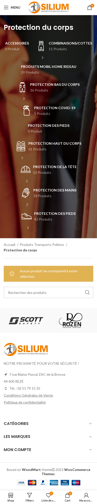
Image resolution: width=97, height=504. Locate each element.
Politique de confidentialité (25, 402)
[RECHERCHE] (87, 292)
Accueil (10, 244)
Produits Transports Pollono (42, 244)
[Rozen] (70, 320)
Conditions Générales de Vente (28, 395)
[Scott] (25, 320)
